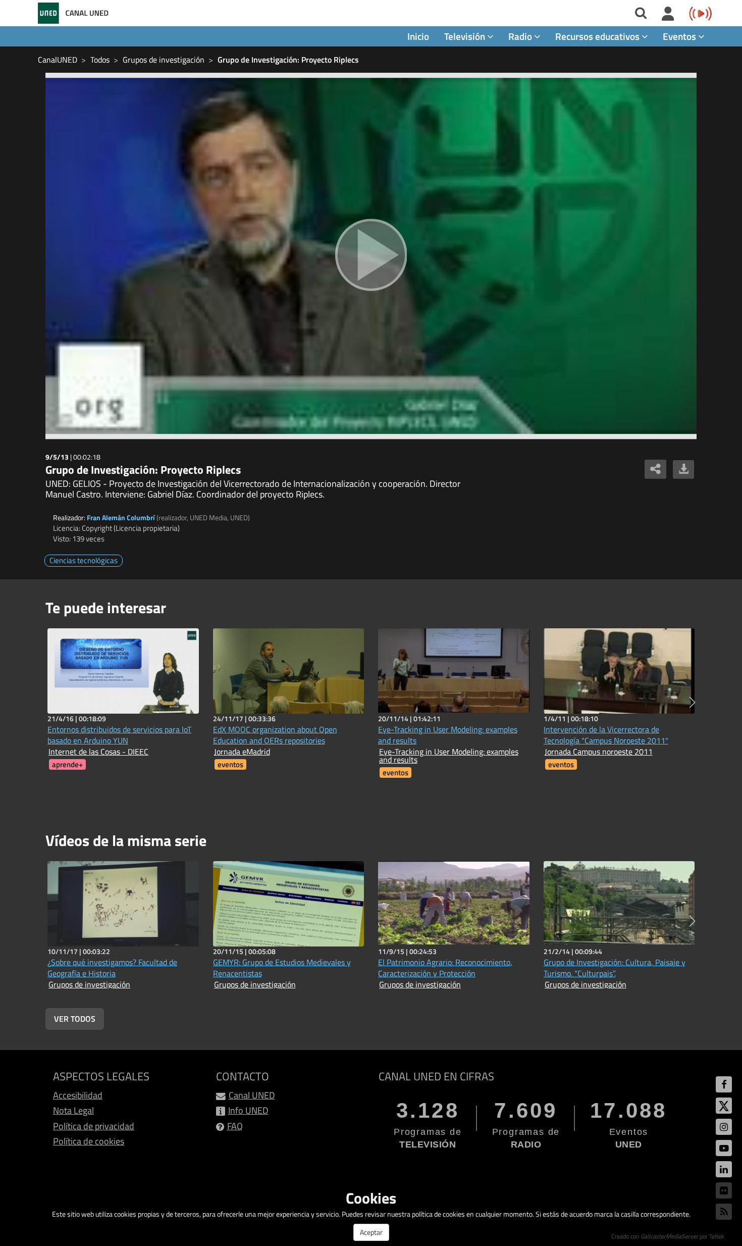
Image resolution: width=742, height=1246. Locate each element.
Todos (100, 60)
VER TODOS (74, 1019)
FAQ (235, 1126)
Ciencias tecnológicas (83, 560)
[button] (692, 702)
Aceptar (371, 1232)
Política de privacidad (93, 1126)
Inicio (418, 36)
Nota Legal (73, 1110)
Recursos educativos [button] (598, 36)
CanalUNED (57, 60)
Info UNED (248, 1110)
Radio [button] (521, 36)
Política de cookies (88, 1141)
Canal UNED (252, 1095)
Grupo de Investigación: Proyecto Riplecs (288, 60)
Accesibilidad (77, 1095)
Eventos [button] (680, 36)
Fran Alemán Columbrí (121, 517)
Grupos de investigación (163, 60)
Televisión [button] (465, 36)
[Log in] (668, 14)
